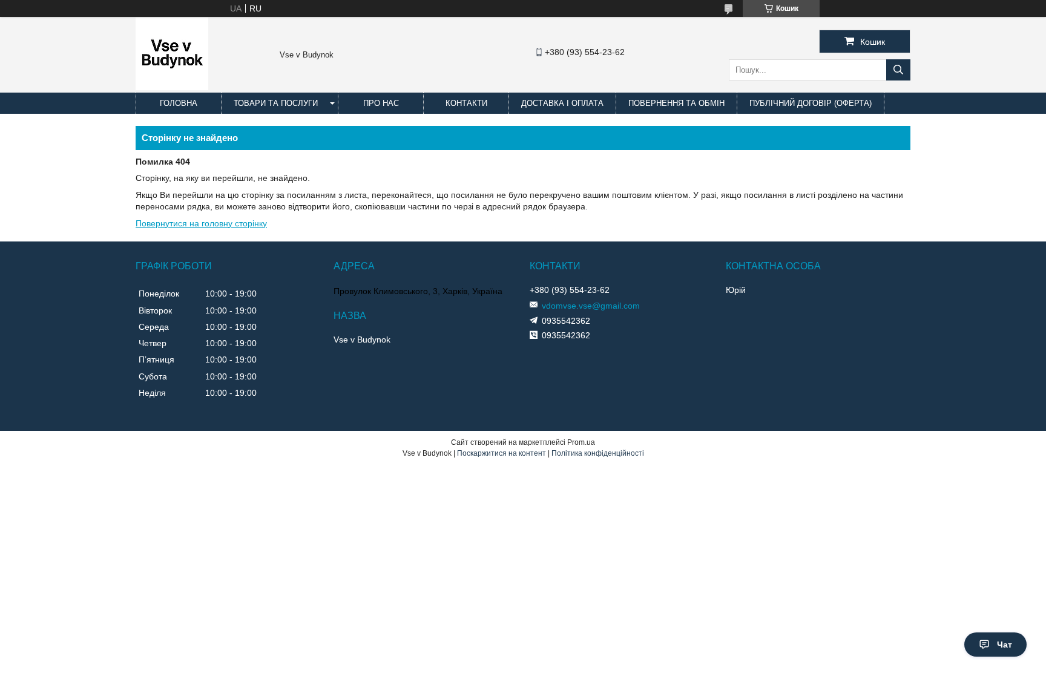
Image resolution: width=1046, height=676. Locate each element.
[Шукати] (898, 69)
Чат (1004, 644)
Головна (178, 103)
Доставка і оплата (562, 103)
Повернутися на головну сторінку (201, 223)
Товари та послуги (276, 103)
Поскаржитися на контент (501, 453)
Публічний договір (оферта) (810, 103)
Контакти (466, 103)
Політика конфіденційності (597, 453)
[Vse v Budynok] (172, 87)
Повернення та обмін (676, 103)
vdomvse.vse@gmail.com (591, 305)
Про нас (381, 103)
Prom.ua (581, 442)
